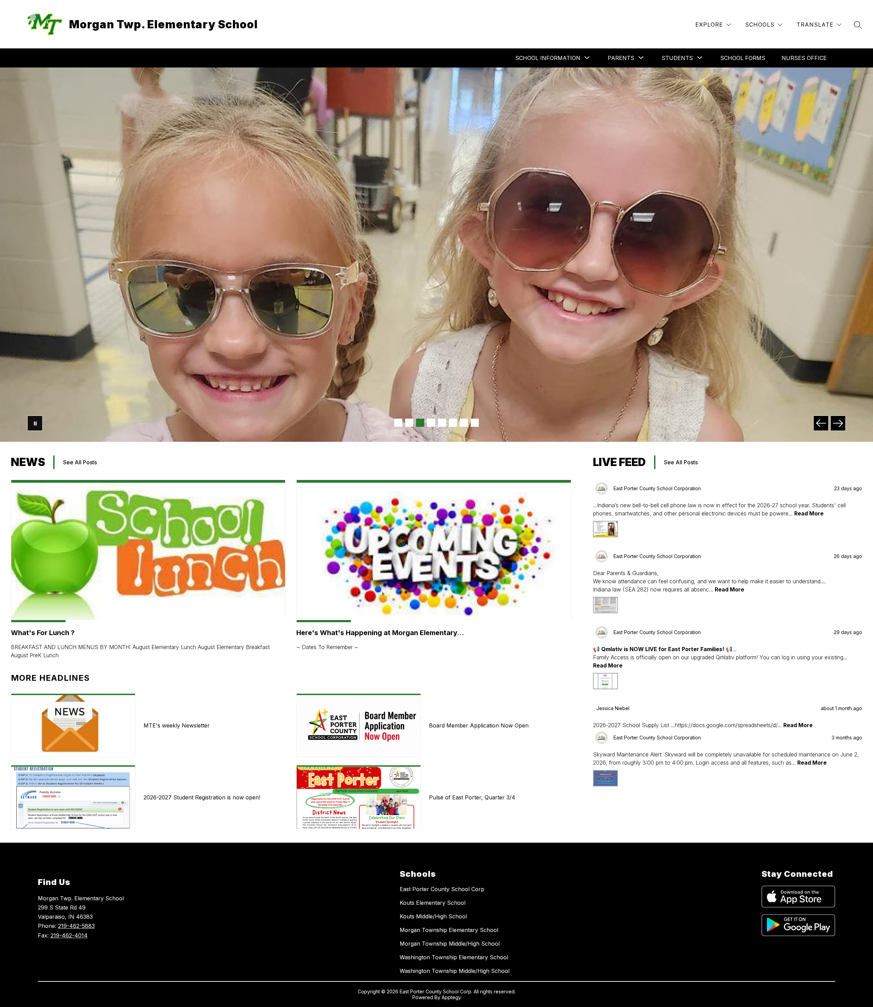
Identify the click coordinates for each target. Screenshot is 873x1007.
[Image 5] (442, 423)
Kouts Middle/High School (433, 916)
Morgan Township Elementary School (449, 930)
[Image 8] (475, 423)
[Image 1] (398, 423)
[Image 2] (409, 423)
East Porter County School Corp (442, 889)
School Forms (742, 58)
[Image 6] (453, 423)
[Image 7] (464, 423)
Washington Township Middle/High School (454, 970)
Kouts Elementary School (432, 902)
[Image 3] (420, 423)
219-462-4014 (69, 935)
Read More (809, 513)
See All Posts (80, 462)
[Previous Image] (821, 423)
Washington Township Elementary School (454, 957)
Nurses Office (804, 58)
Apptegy (451, 997)
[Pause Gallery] (35, 423)
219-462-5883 (76, 925)
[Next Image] (838, 423)
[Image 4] (431, 423)
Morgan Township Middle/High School (450, 943)
